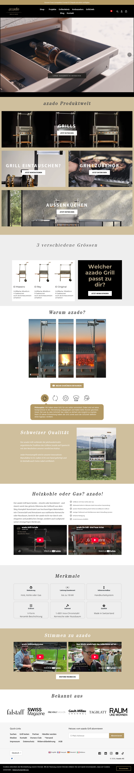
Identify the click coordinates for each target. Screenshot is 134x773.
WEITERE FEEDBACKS (67, 677)
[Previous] (4, 55)
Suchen (13, 734)
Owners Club (36, 737)
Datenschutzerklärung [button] (20, 770)
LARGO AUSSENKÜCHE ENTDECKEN (67, 75)
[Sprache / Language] (112, 11)
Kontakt (23, 737)
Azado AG (120, 758)
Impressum (15, 741)
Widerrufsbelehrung (46, 741)
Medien (13, 737)
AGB (60, 741)
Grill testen (24, 734)
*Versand (49, 737)
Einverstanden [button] (123, 768)
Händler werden (49, 734)
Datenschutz (28, 741)
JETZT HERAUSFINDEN (100, 293)
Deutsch (15, 752)
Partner (35, 734)
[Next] (129, 55)
